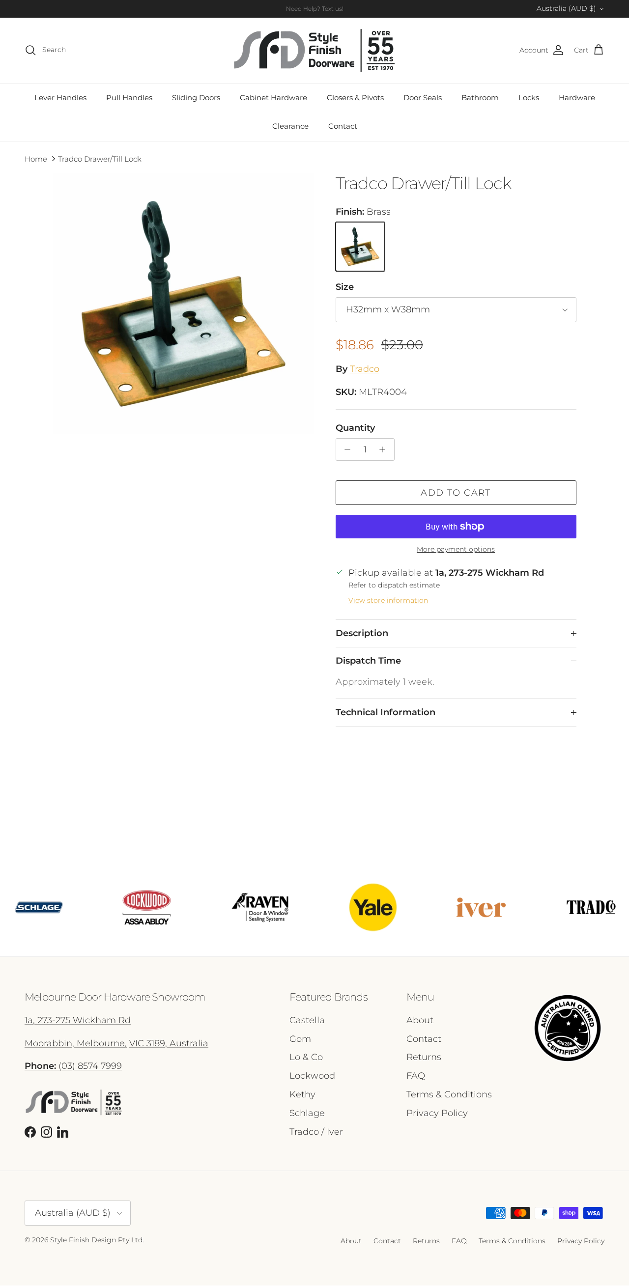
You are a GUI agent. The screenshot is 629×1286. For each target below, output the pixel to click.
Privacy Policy (437, 1113)
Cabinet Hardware (273, 97)
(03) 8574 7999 (73, 1066)
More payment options (456, 549)
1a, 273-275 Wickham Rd (78, 1020)
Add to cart (456, 492)
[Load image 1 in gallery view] (183, 303)
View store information (388, 600)
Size (345, 286)
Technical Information (385, 712)
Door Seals (422, 97)
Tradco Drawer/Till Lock (100, 158)
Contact (342, 126)
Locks (528, 97)
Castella (307, 1020)
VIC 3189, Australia (168, 1043)
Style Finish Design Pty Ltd (96, 1239)
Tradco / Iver (316, 1131)
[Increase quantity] (385, 449)
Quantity (355, 427)
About (419, 1020)
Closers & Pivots (355, 97)
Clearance (290, 126)
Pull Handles (129, 97)
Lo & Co (306, 1057)
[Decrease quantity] (345, 449)
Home (36, 158)
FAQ (415, 1075)
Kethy (302, 1094)
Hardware (577, 97)
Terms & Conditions (449, 1094)
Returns (423, 1057)
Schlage (307, 1113)
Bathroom (480, 97)
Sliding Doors (196, 97)
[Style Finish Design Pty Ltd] (314, 50)
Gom (300, 1039)
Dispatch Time (368, 660)
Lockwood (312, 1075)
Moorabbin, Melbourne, (76, 1043)
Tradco (364, 368)
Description (362, 633)
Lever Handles (60, 97)
